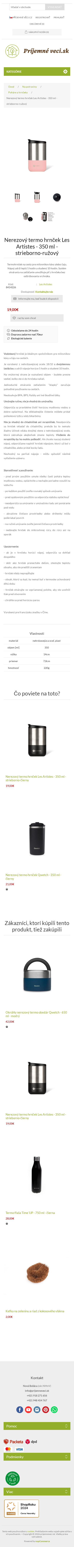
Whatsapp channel (54, 1409)
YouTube (28, 1409)
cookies (30, 1531)
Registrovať (43, 17)
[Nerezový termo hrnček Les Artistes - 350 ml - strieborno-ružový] (17, 197)
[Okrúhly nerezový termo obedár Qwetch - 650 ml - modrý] (37, 974)
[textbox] (27, 7)
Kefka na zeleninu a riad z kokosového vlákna (35, 1311)
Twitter (37, 1409)
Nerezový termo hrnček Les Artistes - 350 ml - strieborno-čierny (36, 778)
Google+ (45, 1409)
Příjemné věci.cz (22, 17)
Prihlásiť (59, 17)
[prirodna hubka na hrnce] (37, 1273)
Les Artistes (45, 284)
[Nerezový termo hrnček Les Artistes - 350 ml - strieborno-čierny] (37, 738)
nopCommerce (43, 1541)
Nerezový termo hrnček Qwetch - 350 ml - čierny (33, 876)
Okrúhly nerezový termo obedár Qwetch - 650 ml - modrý (36, 1014)
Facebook (19, 1409)
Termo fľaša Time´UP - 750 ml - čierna (30, 1213)
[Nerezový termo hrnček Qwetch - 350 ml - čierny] (37, 836)
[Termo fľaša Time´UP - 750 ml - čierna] (37, 1174)
